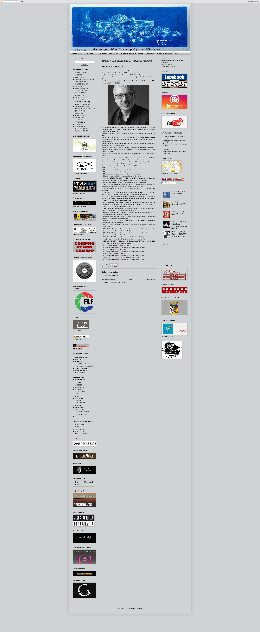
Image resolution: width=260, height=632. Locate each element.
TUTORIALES (79, 122)
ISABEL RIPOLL (80, 361)
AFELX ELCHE (79, 405)
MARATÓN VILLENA (81, 102)
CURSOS (77, 86)
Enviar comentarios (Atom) (118, 282)
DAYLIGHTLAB (79, 424)
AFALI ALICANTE (80, 403)
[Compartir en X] (113, 264)
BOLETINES (78, 77)
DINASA (77, 427)
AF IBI (77, 396)
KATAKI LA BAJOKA (81, 368)
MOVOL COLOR (79, 431)
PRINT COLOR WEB (81, 433)
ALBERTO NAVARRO (81, 357)
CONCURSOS (79, 81)
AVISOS (77, 75)
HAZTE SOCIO (89, 53)
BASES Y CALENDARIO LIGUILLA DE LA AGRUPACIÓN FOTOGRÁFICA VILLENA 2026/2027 (179, 225)
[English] (163, 180)
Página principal (77, 53)
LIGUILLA (78, 99)
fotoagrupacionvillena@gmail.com (172, 60)
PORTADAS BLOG (80, 106)
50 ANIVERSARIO (80, 73)
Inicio (130, 279)
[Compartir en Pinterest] (117, 264)
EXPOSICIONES (80, 91)
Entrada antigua (150, 279)
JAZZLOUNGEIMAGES (82, 364)
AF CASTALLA (79, 389)
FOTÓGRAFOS (79, 93)
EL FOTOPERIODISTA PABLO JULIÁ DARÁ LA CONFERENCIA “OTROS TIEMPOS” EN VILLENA (178, 234)
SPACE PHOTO (79, 115)
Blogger (140, 608)
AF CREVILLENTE (80, 391)
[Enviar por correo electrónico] (110, 264)
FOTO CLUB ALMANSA (82, 412)
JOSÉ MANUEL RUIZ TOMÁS (84, 366)
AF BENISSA (79, 385)
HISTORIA (78, 95)
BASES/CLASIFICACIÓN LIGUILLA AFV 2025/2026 (137, 53)
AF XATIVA (78, 401)
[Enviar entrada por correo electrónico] (106, 264)
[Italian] (172, 180)
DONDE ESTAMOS (80, 88)
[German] (169, 180)
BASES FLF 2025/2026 (164, 53)
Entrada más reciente (108, 279)
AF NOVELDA (79, 398)
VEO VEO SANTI (80, 373)
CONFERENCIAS (80, 84)
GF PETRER (78, 416)
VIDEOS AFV (79, 126)
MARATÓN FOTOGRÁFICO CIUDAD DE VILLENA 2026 (178, 203)
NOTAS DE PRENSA (81, 104)
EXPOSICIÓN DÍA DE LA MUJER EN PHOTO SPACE (178, 213)
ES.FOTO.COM (79, 429)
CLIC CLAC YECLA (80, 409)
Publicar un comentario (111, 275)
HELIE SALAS (79, 359)
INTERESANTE (79, 97)
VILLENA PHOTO (112, 267)
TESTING (78, 120)
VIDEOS (177, 53)
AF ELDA (77, 394)
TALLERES (78, 117)
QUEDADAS (78, 111)
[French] (166, 180)
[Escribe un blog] (111, 264)
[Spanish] (182, 180)
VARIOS (77, 124)
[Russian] (179, 180)
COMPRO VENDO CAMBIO (83, 79)
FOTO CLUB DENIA (81, 414)
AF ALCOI (78, 383)
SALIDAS (77, 113)
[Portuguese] (176, 180)
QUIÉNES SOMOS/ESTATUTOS (108, 53)
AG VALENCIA (79, 407)
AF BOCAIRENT (80, 387)
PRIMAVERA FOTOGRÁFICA (83, 108)
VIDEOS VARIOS (80, 129)
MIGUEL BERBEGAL (81, 370)
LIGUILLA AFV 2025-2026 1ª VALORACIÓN (179, 192)
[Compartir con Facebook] (115, 264)
